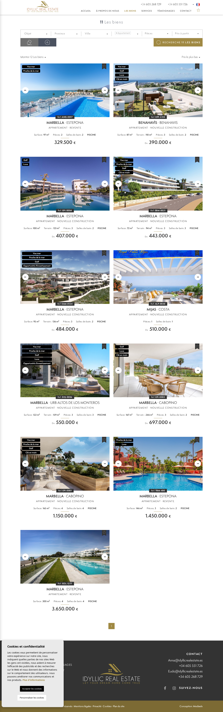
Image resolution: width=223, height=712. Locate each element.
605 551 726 (178, 4)
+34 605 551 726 (191, 665)
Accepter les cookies (32, 688)
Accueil (86, 10)
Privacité (97, 706)
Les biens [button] (130, 10)
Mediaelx (198, 706)
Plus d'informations (34, 679)
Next (105, 90)
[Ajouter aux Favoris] (104, 66)
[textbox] (37, 34)
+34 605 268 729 (190, 676)
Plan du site (118, 706)
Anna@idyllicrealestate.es (185, 660)
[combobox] (36, 34)
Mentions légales (82, 706)
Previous (24, 90)
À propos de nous (107, 10)
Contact (185, 10)
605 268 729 (151, 4)
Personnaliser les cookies (32, 697)
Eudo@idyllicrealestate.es (185, 671)
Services (146, 10)
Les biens (181, 42)
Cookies (107, 706)
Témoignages (166, 10)
